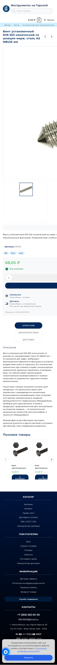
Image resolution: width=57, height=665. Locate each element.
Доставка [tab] (28, 339)
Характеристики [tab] (28, 332)
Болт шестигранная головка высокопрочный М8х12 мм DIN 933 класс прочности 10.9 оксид (20, 466)
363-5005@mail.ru (28, 619)
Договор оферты (28, 579)
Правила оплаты (28, 587)
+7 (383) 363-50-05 (28, 614)
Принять (28, 657)
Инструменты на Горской (29, 5)
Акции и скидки (28, 546)
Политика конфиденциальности (28, 583)
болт (13, 253)
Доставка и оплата (28, 517)
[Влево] (5, 459)
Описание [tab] (28, 325)
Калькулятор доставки (28, 563)
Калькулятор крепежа (28, 526)
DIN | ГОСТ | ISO (28, 521)
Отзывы (28, 550)
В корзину (20, 478)
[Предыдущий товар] (45, 36)
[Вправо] (51, 459)
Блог (28, 541)
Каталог (28, 508)
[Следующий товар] (51, 36)
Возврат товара (28, 592)
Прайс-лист (28, 513)
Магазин (28, 504)
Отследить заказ (28, 559)
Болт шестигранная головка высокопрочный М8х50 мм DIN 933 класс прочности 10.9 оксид (42, 466)
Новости (28, 554)
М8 (6, 253)
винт (21, 253)
